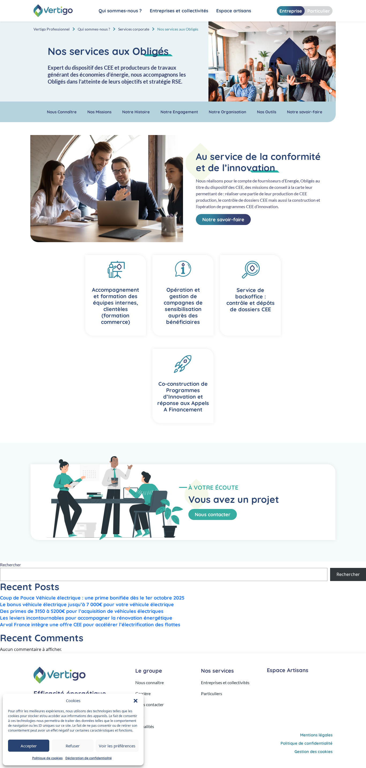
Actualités (144, 726)
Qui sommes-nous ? (120, 10)
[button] (135, 700)
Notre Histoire (136, 111)
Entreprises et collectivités (179, 10)
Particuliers (211, 693)
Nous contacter (212, 514)
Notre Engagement (179, 111)
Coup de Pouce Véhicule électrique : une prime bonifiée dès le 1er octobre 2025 (92, 598)
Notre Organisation (227, 111)
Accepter (29, 745)
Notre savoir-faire (304, 111)
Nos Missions (99, 111)
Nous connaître (149, 682)
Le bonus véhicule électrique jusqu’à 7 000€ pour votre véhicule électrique (87, 604)
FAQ (139, 715)
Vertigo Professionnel (51, 29)
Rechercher (10, 564)
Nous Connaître (62, 111)
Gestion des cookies (313, 751)
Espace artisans (233, 10)
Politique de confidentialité (307, 743)
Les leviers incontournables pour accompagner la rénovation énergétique (87, 618)
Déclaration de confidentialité (88, 758)
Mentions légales (316, 734)
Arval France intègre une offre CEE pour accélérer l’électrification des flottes (90, 624)
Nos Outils (266, 111)
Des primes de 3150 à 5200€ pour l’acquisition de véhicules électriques (82, 611)
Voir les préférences (117, 745)
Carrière (143, 693)
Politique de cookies (47, 758)
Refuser (73, 745)
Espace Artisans (287, 670)
